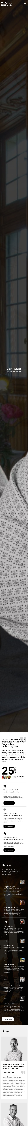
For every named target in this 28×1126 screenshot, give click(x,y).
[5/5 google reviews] (6, 777)
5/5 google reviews (18, 776)
